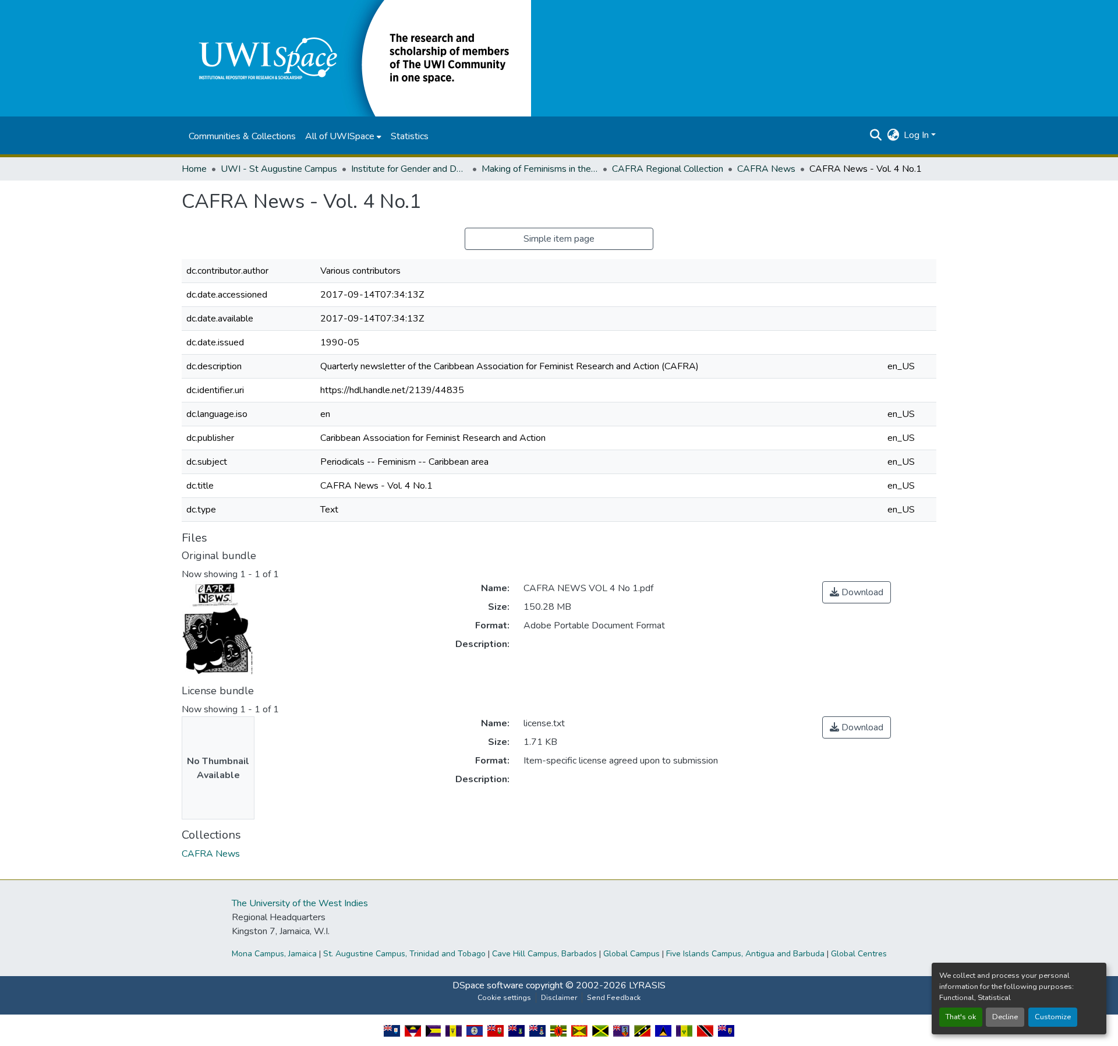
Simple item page (559, 238)
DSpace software (487, 985)
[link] (856, 592)
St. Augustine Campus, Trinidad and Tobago (404, 953)
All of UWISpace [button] (339, 136)
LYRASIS (647, 985)
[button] (356, 57)
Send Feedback (614, 997)
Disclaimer (559, 997)
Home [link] (194, 168)
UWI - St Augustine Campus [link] (279, 168)
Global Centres (859, 953)
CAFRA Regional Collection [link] (667, 168)
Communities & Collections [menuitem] (242, 136)
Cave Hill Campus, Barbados (544, 953)
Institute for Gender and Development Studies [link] (409, 168)
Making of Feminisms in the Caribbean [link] (540, 168)
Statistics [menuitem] (410, 136)
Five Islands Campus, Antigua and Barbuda (745, 953)
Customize (1053, 1017)
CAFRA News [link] (766, 168)
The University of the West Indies (300, 903)
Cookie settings (504, 997)
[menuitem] (343, 136)
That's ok (961, 1017)
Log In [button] (917, 135)
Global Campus (631, 953)
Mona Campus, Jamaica (274, 953)
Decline (1005, 1017)
